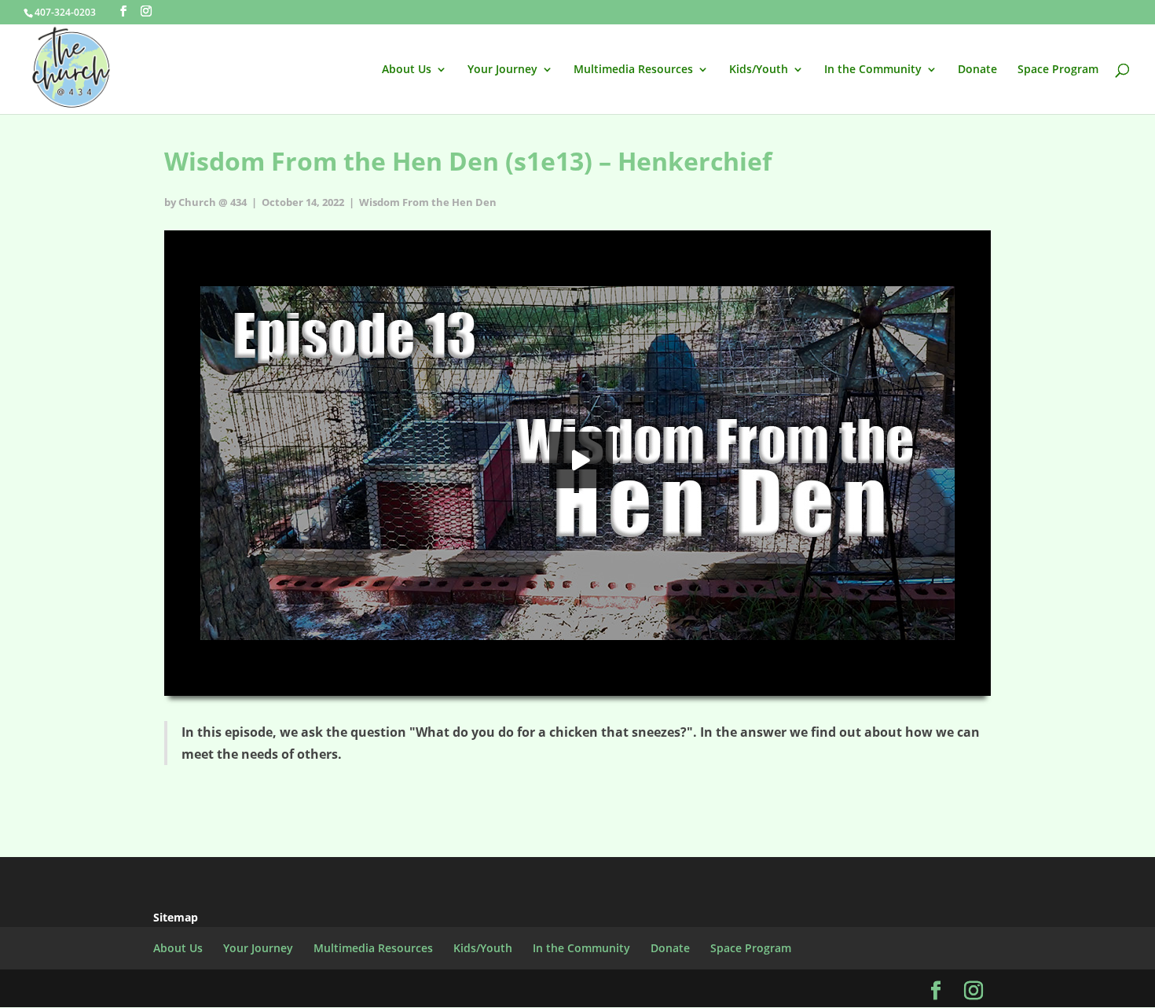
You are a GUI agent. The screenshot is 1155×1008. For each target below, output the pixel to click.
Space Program (1058, 70)
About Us (406, 70)
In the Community (873, 70)
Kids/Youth (758, 70)
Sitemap (175, 917)
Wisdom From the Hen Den (428, 202)
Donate (977, 70)
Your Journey (502, 70)
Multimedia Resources (633, 70)
